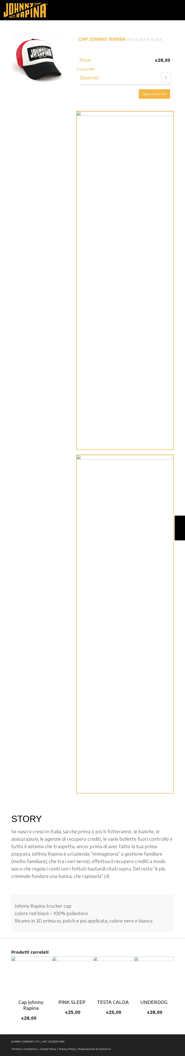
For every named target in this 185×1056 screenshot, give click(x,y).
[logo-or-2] (26, 10)
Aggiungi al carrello (154, 94)
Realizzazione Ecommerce (95, 1049)
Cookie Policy (48, 1049)
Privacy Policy (67, 1049)
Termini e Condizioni (24, 1049)
